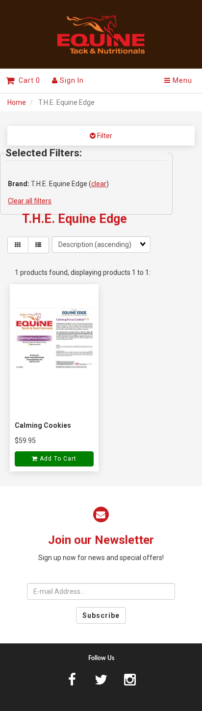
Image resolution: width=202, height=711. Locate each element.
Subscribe (101, 615)
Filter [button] (104, 136)
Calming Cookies (43, 425)
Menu (181, 80)
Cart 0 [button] (27, 80)
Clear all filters (29, 201)
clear (98, 184)
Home (16, 102)
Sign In (71, 80)
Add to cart (57, 458)
